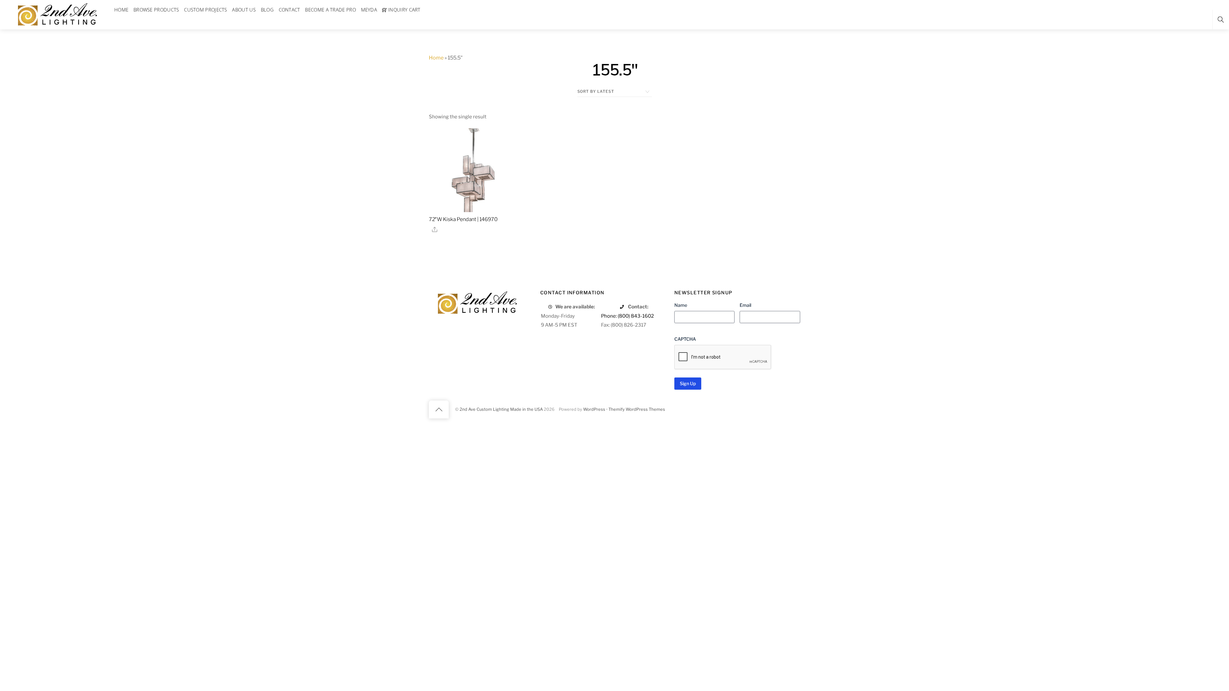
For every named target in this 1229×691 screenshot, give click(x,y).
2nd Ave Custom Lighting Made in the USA (501, 409)
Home (436, 58)
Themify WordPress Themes (636, 409)
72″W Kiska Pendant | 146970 (463, 219)
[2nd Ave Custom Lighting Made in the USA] (57, 13)
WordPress (594, 409)
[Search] (1220, 19)
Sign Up (688, 383)
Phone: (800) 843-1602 (627, 316)
